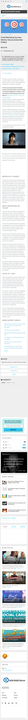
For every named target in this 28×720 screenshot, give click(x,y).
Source (6, 351)
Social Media (4, 697)
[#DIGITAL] (14, 9)
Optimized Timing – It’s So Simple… (11, 68)
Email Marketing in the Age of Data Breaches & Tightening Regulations (13, 347)
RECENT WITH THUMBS (9, 518)
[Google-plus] (8, 1)
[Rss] (11, 1)
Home (14, 374)
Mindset (15, 697)
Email (15, 692)
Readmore (19, 568)
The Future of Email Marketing (11, 330)
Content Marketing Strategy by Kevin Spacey (13, 66)
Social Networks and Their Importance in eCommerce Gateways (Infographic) (12, 638)
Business (16, 695)
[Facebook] (1, 1)
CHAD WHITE (8, 73)
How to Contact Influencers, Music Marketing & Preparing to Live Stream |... (14, 580)
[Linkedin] (5, 1)
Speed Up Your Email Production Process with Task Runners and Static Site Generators (14, 325)
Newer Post (14, 367)
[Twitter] (3, 1)
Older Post (14, 370)
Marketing (4, 695)
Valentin (5, 668)
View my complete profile (7, 670)
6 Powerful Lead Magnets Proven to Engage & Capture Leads (13, 560)
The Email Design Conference (11, 115)
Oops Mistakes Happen (8, 64)
